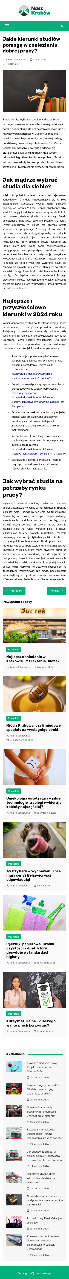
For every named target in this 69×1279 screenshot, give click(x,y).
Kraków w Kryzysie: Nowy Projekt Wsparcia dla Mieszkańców (42, 1067)
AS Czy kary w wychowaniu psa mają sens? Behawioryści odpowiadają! (33, 875)
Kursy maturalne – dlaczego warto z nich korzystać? (31, 1023)
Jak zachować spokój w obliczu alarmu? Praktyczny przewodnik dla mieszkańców (44, 1156)
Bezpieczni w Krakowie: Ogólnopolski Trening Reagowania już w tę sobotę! (44, 1134)
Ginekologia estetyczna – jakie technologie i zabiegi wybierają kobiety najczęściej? (34, 802)
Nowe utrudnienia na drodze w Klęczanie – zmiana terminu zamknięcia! (45, 1200)
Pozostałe (12, 64)
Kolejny (55, 591)
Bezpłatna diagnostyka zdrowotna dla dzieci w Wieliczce (41, 1178)
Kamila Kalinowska (16, 59)
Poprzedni (16, 591)
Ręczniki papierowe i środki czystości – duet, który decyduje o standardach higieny (30, 950)
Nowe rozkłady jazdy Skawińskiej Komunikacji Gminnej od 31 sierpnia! (41, 1111)
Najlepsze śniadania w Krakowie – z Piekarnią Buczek (33, 659)
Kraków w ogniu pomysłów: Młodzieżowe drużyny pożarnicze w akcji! (43, 1089)
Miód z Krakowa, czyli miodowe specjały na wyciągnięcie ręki (33, 727)
